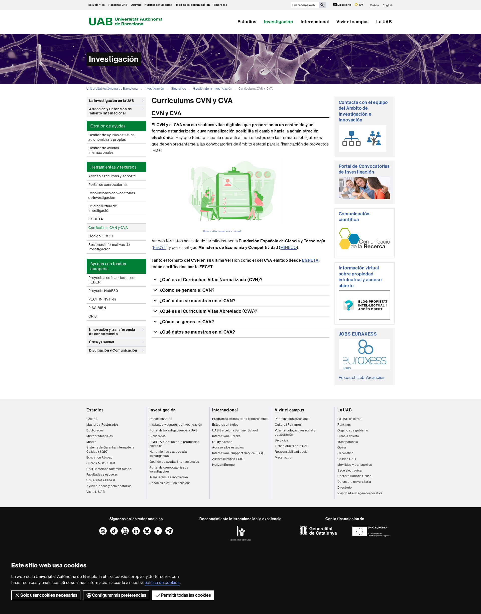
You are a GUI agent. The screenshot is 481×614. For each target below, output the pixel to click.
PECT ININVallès (102, 299)
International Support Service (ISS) (237, 453)
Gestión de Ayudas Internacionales (103, 150)
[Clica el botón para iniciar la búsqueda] (322, 5)
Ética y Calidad (101, 342)
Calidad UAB (346, 459)
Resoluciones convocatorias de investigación (111, 195)
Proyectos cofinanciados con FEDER (112, 279)
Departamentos (161, 419)
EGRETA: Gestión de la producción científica (175, 444)
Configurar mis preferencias (119, 595)
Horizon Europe (223, 465)
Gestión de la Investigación (212, 88)
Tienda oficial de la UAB (292, 446)
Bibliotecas (158, 436)
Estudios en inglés (225, 424)
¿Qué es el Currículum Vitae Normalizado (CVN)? (211, 279)
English (388, 5)
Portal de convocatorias (108, 184)
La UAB (384, 22)
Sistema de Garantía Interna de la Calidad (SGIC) (110, 449)
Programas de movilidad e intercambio (240, 419)
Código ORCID (100, 236)
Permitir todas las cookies (186, 595)
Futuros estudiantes (158, 5)
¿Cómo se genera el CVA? (186, 322)
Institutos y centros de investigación (176, 424)
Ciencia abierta (348, 436)
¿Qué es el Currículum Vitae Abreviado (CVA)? (208, 311)
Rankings (344, 424)
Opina (341, 447)
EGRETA (95, 219)
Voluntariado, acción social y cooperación (295, 432)
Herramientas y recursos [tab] (113, 167)
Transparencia (347, 442)
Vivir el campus (352, 22)
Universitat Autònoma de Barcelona (112, 88)
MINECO (288, 247)
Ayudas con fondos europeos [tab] (108, 266)
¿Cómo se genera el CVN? (186, 290)
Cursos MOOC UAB (100, 463)
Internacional (315, 22)
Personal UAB (118, 5)
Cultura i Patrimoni (288, 424)
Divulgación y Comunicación (113, 350)
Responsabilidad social (291, 451)
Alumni (136, 5)
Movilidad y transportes (354, 465)
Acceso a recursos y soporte (112, 176)
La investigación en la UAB (111, 101)
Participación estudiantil (292, 419)
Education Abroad (99, 457)
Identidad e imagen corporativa (360, 493)
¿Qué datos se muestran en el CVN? (197, 300)
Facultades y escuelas (102, 474)
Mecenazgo (283, 457)
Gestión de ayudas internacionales (174, 462)
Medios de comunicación (193, 5)
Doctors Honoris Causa (354, 476)
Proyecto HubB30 (103, 290)
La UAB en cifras (349, 419)
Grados (91, 419)
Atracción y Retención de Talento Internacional (110, 111)
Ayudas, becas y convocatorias (109, 486)
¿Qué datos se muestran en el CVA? (197, 332)
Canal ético (345, 453)
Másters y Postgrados (102, 424)
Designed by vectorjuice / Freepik (222, 231)
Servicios (281, 440)
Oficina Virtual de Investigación (102, 208)
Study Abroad (222, 442)
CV (360, 5)
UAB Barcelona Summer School (109, 469)
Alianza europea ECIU (228, 459)
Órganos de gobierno (352, 430)
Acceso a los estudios (228, 447)
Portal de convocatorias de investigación (169, 470)
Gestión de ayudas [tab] (108, 125)
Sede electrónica (349, 470)
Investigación (278, 22)
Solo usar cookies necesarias (48, 595)
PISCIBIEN (97, 307)
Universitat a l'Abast (100, 480)
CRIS (92, 316)
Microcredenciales (99, 436)
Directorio (344, 5)
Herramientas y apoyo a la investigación (168, 454)
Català (374, 5)
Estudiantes (96, 5)
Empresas (220, 5)
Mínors (91, 442)
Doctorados (95, 430)
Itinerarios (178, 88)
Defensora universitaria (354, 482)
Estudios (246, 22)
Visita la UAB (95, 492)
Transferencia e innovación (169, 477)
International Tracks (226, 436)
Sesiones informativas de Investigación (109, 246)
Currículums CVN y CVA (108, 227)
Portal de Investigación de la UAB (173, 430)
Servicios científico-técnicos (170, 483)
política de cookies (162, 582)
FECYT (159, 247)
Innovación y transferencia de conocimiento (112, 332)
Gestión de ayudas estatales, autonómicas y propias (112, 137)
